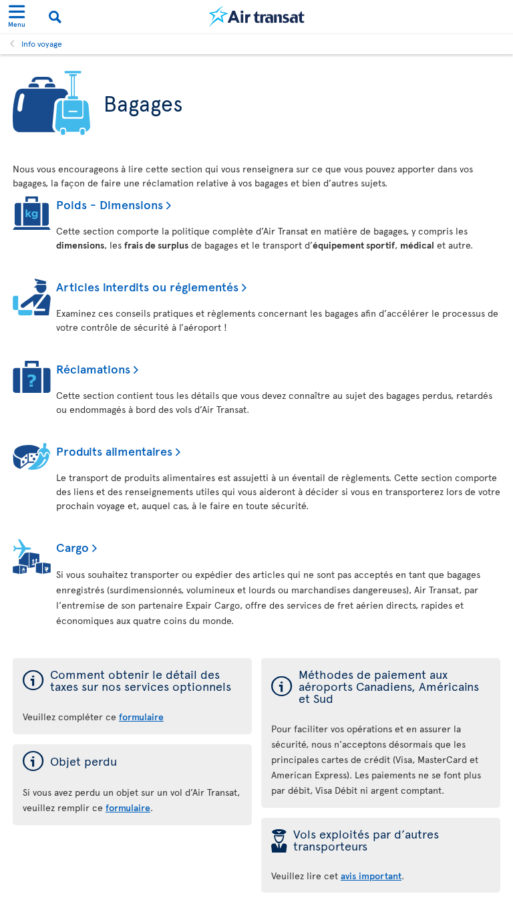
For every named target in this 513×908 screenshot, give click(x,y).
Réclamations (93, 368)
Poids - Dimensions (109, 204)
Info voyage (41, 43)
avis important (371, 875)
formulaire (141, 716)
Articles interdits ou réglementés (147, 286)
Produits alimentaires (114, 450)
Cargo (72, 547)
